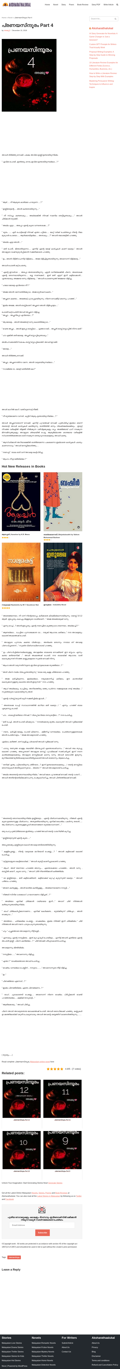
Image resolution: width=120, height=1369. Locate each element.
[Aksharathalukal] (16, 4)
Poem (71, 5)
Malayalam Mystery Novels (43, 1352)
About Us (65, 1347)
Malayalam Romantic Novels (44, 1343)
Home (47, 5)
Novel (55, 5)
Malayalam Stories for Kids (13, 1356)
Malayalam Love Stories (12, 1343)
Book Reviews (61, 1193)
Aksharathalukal (102, 28)
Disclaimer (96, 1356)
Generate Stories (55, 1183)
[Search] (115, 18)
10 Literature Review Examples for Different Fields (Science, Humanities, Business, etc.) (103, 66)
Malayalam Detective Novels (44, 1365)
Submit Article (67, 1343)
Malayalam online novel (40, 1062)
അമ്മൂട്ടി (7, 30)
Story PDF (96, 5)
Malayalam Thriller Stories (13, 1352)
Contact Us (66, 1352)
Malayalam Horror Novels (42, 1360)
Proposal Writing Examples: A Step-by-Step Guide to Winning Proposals (102, 55)
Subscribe (42, 1233)
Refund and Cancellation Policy (105, 1365)
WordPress (22, 1366)
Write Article (109, 5)
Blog (94, 1352)
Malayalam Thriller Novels (43, 1356)
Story (63, 5)
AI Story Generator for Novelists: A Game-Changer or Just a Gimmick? (103, 37)
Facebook (9, 1199)
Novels (35, 1193)
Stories (41, 1193)
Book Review (82, 5)
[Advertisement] (42, 136)
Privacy (95, 1347)
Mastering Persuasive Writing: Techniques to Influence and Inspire (101, 84)
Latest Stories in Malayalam (48, 1196)
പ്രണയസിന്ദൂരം (14, 1257)
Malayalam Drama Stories (12, 1347)
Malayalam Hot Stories (11, 1360)
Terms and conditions (100, 1360)
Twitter (79, 1196)
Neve (4, 1366)
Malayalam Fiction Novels (42, 1347)
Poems (48, 1193)
